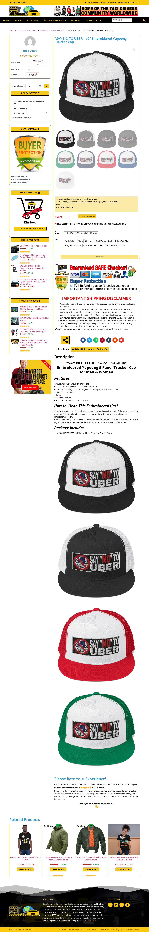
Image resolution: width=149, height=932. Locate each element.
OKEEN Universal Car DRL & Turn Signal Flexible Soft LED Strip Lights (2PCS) (34, 281)
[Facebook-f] (110, 905)
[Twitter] (116, 905)
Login (13, 2)
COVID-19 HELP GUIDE (55, 20)
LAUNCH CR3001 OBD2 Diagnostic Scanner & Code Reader (32, 268)
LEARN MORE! (30, 387)
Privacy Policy (114, 930)
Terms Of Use (104, 930)
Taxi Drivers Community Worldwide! (23, 30)
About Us (87, 930)
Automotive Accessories (22, 118)
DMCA (122, 930)
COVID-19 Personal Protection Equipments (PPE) (29, 102)
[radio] (81, 233)
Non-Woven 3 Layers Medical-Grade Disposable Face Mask (33, 256)
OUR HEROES (33, 20)
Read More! (92, 920)
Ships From (57, 232)
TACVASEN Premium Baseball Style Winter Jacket (91, 858)
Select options (25, 869)
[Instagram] (121, 905)
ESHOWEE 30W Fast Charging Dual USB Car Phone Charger (33, 330)
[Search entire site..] (144, 20)
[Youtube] (127, 905)
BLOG (19, 20)
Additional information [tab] (83, 349)
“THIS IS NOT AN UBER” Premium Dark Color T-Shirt (123, 858)
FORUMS (76, 20)
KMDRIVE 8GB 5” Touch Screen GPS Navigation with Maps (33, 308)
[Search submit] (46, 86)
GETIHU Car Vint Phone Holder (33, 246)
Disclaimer (128, 930)
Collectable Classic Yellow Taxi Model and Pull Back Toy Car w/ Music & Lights (33, 342)
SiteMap (136, 930)
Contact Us (94, 930)
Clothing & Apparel (57, 30)
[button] (30, 93)
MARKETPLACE (93, 20)
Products (43, 30)
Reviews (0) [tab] (102, 349)
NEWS (8, 20)
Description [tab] (63, 349)
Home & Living (18, 113)
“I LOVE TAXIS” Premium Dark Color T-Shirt (25, 858)
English (119, 20)
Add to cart (99, 256)
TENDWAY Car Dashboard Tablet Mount (34, 319)
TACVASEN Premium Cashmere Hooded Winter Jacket (58, 858)
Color (57, 240)
